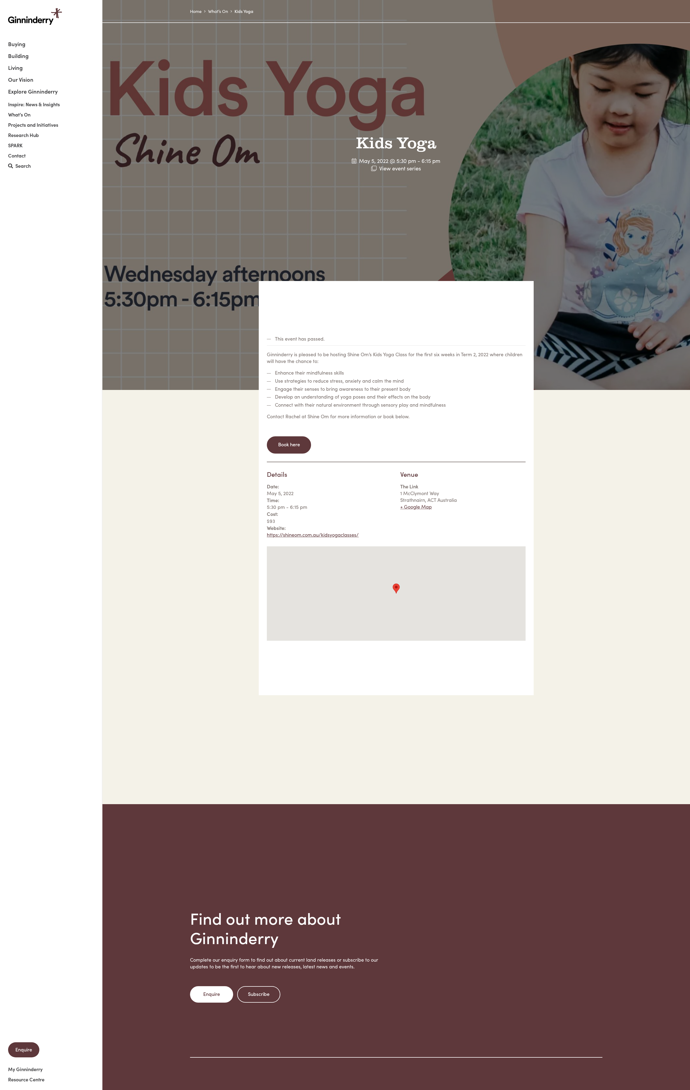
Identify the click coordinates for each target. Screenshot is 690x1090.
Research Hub (23, 135)
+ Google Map (416, 506)
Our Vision (20, 79)
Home (196, 11)
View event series (400, 168)
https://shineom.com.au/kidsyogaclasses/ (313, 535)
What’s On (19, 114)
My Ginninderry (25, 1069)
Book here (289, 444)
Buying (16, 44)
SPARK (15, 145)
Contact (17, 155)
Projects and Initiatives (33, 124)
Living (15, 68)
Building (18, 56)
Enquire (23, 1049)
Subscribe (259, 993)
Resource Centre (26, 1079)
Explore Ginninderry (33, 91)
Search (22, 166)
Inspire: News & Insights (34, 104)
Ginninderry (35, 16)
